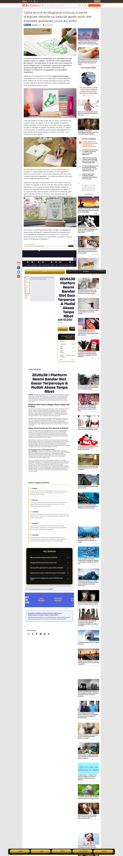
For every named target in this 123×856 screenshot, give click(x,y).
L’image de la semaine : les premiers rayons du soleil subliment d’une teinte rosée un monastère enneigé (88, 42)
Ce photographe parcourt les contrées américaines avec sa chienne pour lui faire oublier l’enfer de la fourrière (88, 332)
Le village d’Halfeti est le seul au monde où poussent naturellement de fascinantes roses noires (90, 144)
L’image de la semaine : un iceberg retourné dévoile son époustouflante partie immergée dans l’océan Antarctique (88, 583)
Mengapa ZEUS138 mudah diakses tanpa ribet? (43, 562)
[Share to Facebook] (32, 633)
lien (59, 234)
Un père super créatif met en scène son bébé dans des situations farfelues (88, 311)
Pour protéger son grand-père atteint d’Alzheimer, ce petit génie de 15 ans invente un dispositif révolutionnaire (88, 715)
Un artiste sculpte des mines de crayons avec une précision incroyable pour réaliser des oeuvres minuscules (88, 623)
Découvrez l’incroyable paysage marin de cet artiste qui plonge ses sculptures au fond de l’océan (88, 506)
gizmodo (74, 244)
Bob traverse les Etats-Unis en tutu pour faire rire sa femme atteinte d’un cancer (88, 113)
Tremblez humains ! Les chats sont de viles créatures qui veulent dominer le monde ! (88, 736)
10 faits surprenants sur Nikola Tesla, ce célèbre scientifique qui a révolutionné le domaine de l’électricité (88, 230)
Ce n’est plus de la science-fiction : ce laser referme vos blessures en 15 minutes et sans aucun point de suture (88, 62)
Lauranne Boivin (30, 244)
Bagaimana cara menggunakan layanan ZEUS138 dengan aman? (46, 579)
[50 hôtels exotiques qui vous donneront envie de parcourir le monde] (88, 532)
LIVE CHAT (104, 851)
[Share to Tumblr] (48, 633)
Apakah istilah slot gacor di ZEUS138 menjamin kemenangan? (47, 573)
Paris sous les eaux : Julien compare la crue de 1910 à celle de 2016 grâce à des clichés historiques (88, 387)
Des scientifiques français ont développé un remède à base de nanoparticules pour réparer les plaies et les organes (87, 848)
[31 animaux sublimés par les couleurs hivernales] (88, 636)
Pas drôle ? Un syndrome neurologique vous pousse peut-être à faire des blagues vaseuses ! (88, 132)
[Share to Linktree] (36, 633)
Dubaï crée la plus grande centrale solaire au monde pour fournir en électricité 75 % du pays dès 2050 (89, 160)
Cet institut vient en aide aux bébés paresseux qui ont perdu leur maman (88, 797)
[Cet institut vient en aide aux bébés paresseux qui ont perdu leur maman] (88, 790)
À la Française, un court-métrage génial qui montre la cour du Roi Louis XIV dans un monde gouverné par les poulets (88, 250)
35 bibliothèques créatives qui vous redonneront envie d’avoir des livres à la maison (88, 467)
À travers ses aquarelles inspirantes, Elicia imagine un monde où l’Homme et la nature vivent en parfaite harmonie (88, 694)
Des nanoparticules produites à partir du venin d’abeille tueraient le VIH (88, 271)
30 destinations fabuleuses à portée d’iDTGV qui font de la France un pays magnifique (88, 662)
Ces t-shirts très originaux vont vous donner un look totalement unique (88, 428)
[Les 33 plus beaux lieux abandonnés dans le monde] (88, 479)
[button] (43, 5)
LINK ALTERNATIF (83, 851)
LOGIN (45, 271)
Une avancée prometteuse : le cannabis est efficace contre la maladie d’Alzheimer (90, 152)
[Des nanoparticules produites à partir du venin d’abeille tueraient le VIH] (88, 263)
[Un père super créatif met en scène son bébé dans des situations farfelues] (88, 303)
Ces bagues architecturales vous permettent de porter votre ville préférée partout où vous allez (87, 291)
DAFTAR (74, 328)
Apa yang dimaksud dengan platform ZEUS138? (43, 557)
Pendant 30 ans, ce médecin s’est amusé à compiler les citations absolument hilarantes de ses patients (87, 777)
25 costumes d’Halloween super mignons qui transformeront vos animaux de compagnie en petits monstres (87, 354)
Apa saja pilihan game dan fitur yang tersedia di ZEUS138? (46, 568)
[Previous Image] (31, 288)
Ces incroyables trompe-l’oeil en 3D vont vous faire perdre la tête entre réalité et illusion (88, 756)
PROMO (21, 851)
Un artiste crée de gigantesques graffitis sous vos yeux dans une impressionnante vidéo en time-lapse (87, 408)
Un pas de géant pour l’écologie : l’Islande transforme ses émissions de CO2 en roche (89, 176)
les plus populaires (50, 5)
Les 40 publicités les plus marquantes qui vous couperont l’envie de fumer (88, 603)
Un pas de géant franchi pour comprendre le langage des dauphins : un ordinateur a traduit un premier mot (88, 561)
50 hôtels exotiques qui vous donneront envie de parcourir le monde (87, 540)
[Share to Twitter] (28, 633)
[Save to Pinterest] (40, 633)
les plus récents (61, 5)
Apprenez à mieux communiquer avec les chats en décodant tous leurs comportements (87, 816)
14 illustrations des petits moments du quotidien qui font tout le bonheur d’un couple (88, 447)
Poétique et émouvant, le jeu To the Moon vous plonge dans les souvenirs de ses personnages (88, 210)
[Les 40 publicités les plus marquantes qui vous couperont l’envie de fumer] (88, 595)
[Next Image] (53, 288)
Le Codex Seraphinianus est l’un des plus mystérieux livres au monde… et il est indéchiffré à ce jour (90, 168)
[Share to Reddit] (44, 633)
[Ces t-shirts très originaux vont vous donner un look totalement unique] (88, 421)
